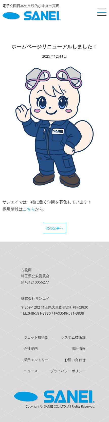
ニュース (31, 370)
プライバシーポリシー (68, 370)
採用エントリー (36, 359)
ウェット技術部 (36, 337)
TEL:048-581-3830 (36, 313)
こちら (29, 209)
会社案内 (31, 348)
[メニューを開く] (101, 12)
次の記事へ (54, 228)
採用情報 (78, 348)
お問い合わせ (75, 359)
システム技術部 (73, 337)
